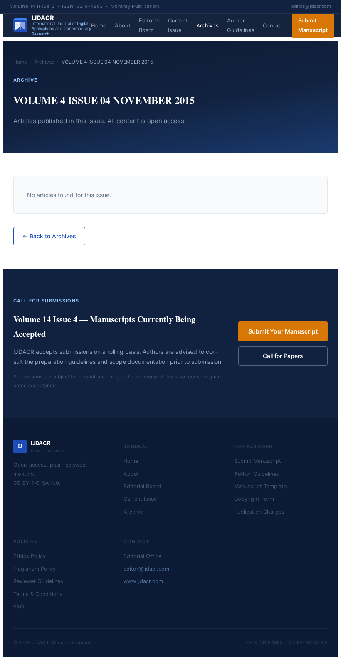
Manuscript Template (260, 486)
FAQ (18, 606)
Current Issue (178, 25)
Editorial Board (149, 25)
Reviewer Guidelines (38, 581)
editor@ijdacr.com (311, 6)
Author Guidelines (241, 25)
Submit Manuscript (313, 25)
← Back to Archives (49, 236)
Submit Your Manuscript (283, 331)
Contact (273, 25)
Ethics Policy (29, 556)
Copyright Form (254, 499)
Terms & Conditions (37, 594)
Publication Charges (259, 512)
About (123, 25)
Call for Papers (283, 355)
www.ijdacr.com (143, 581)
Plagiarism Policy (34, 569)
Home (98, 25)
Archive (133, 512)
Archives (207, 25)
